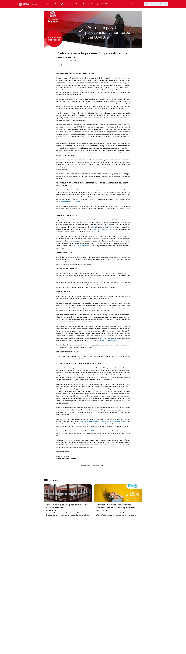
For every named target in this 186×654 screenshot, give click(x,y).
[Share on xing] (70, 65)
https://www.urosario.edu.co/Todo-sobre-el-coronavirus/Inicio (102, 421)
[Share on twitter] (66, 65)
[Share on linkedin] (62, 65)
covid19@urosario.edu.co (70, 201)
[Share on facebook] (57, 65)
